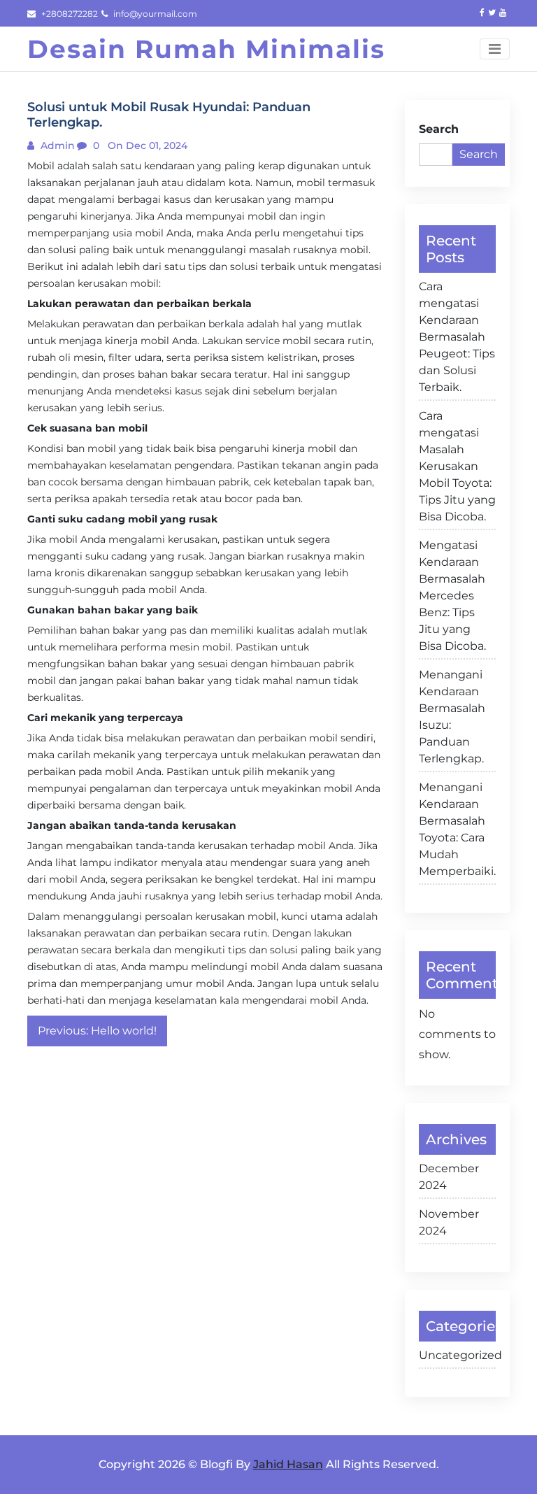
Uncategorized (457, 1355)
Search (439, 129)
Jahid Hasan (288, 1464)
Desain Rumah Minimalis (206, 49)
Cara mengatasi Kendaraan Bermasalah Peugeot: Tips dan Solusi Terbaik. (457, 337)
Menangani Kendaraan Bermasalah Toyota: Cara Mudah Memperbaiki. (457, 829)
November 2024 (449, 1222)
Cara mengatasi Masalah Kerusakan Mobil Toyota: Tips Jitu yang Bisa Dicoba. (457, 466)
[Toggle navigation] (495, 48)
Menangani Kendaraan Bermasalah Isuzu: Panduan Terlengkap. (452, 716)
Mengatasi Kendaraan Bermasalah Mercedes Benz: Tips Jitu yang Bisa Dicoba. (452, 596)
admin (56, 145)
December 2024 (449, 1177)
